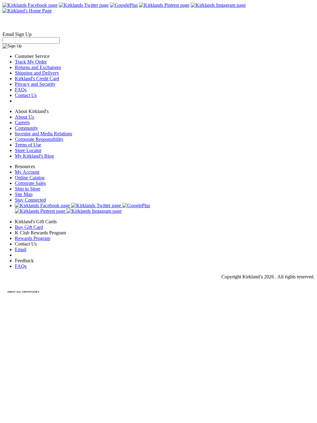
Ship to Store (27, 188)
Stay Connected (30, 200)
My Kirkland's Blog (34, 156)
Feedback (24, 260)
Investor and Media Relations (43, 133)
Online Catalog (30, 177)
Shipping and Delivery (37, 73)
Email (20, 249)
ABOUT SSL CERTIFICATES (23, 292)
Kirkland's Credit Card (37, 78)
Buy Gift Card (29, 227)
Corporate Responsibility (39, 139)
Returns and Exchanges (38, 67)
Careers (22, 122)
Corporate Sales (30, 183)
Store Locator (28, 150)
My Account (27, 172)
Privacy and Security (35, 84)
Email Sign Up (17, 34)
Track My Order (31, 61)
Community (26, 128)
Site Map (24, 194)
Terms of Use (28, 144)
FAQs (21, 89)
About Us (24, 117)
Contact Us (26, 95)
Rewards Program (32, 238)
